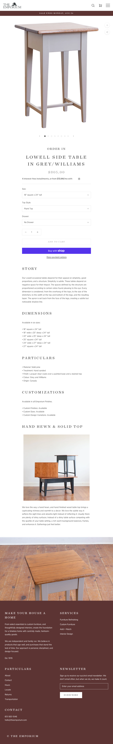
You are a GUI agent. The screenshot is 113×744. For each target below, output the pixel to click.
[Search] (93, 5)
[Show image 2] (48, 136)
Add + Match (65, 629)
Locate (8, 689)
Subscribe (71, 695)
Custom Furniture (67, 624)
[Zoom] (107, 25)
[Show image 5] (58, 136)
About (7, 675)
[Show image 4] (55, 136)
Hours (7, 685)
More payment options (57, 257)
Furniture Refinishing (69, 619)
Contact (8, 680)
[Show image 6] (61, 136)
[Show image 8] (68, 136)
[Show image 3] (51, 136)
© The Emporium (23, 736)
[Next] (73, 136)
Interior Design (66, 634)
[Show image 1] (45, 136)
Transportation (11, 699)
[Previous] (39, 136)
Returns (8, 694)
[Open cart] (100, 5)
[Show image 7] (64, 136)
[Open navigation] (108, 5)
